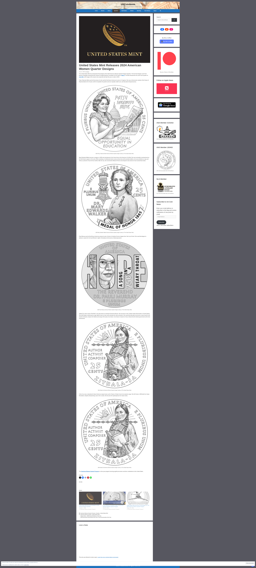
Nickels (102, 10)
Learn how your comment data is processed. (108, 557)
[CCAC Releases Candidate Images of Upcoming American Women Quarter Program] (114, 498)
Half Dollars (124, 10)
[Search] (174, 20)
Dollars (132, 10)
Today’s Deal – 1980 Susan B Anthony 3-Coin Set (90, 515)
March (123, 75)
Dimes (109, 10)
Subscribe (161, 222)
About (155, 10)
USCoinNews (128, 4)
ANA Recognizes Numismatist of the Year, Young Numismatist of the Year (95, 517)
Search (159, 17)
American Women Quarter (85, 514)
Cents (96, 10)
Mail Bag (139, 10)
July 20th (81, 77)
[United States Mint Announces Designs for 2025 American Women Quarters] (90, 498)
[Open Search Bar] (160, 10)
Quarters (116, 10)
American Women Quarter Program (90, 471)
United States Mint (104, 513)
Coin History (147, 10)
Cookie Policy (26, 564)
